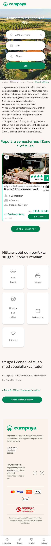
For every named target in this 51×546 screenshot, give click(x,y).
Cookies (10, 453)
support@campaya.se (31, 439)
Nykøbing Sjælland (34, 186)
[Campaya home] (14, 4)
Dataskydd (11, 450)
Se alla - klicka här (25, 228)
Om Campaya (12, 447)
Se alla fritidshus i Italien (22, 399)
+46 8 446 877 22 (24, 436)
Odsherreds (18, 186)
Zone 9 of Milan (42, 82)
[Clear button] (41, 35)
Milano (13, 82)
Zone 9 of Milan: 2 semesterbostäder (22, 390)
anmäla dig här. (13, 470)
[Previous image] (7, 187)
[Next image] (43, 187)
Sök (25, 65)
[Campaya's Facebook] (35, 473)
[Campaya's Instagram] (42, 473)
